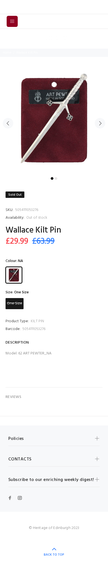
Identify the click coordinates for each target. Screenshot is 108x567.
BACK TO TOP (54, 555)
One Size (14, 303)
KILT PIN (37, 321)
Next (100, 123)
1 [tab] (52, 178)
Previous (8, 123)
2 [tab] (56, 178)
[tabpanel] (54, 120)
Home (7, 53)
